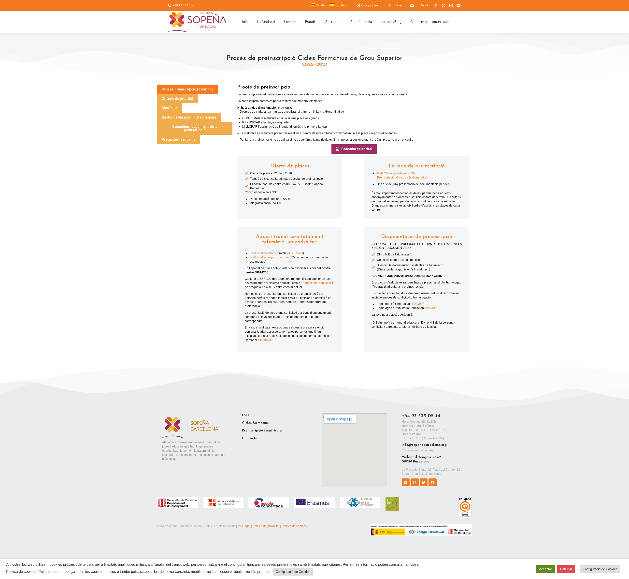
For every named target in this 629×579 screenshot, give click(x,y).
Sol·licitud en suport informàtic (270, 257)
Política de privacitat (266, 526)
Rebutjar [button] (566, 569)
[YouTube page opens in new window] (459, 5)
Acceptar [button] (545, 569)
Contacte (421, 5)
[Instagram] (414, 482)
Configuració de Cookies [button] (293, 572)
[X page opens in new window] (443, 5)
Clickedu (399, 5)
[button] (187, 89)
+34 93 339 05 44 (184, 5)
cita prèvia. (265, 340)
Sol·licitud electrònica (264, 253)
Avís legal (243, 526)
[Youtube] (406, 482)
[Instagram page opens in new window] (451, 5)
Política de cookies (294, 526)
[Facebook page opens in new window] (436, 5)
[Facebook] (432, 482)
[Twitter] (424, 482)
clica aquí (416, 304)
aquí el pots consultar (317, 283)
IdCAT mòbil (295, 253)
